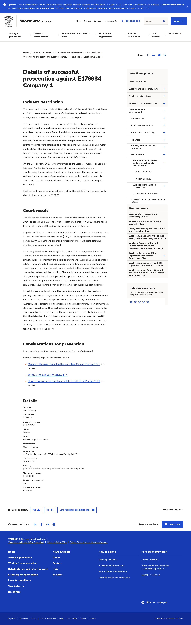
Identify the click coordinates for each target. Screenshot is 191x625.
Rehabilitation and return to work (76, 35)
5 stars (148, 302)
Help (55, 568)
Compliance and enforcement (69, 52)
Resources (174, 33)
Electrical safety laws (140, 96)
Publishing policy (143, 178)
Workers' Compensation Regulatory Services (88, 542)
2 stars (136, 302)
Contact (57, 563)
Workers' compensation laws (144, 103)
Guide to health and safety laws (114, 577)
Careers (83, 618)
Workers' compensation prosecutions (144, 186)
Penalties (135, 139)
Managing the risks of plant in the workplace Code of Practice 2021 (64, 364)
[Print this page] (164, 55)
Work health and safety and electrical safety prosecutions (51, 57)
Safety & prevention (15, 35)
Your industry (156, 35)
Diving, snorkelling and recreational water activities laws (147, 230)
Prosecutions (93, 52)
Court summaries (92, 57)
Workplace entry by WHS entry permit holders (145, 222)
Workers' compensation (41, 35)
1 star (132, 302)
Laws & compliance (134, 35)
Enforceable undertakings (143, 132)
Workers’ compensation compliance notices (148, 200)
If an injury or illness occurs (111, 565)
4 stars (144, 302)
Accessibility (71, 618)
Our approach (137, 118)
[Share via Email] (159, 55)
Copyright (12, 618)
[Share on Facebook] (147, 55)
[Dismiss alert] (187, 6)
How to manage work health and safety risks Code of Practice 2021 (64, 381)
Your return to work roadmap (113, 571)
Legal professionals (150, 574)
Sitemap (92, 618)
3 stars (140, 302)
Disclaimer (23, 618)
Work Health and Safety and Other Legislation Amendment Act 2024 (146, 264)
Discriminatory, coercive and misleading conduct (143, 215)
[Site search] (164, 21)
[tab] (35, 524)
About (56, 557)
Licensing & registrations (106, 35)
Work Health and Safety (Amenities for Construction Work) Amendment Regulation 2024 (147, 273)
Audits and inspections (142, 125)
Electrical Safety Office (57, 542)
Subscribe (175, 524)
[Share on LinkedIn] (153, 55)
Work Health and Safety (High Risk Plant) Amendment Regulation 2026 (147, 237)
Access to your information (146, 193)
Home (26, 52)
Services (58, 574)
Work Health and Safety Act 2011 (46, 374)
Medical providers (150, 559)
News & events (61, 551)
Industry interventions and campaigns (144, 147)
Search (149, 21)
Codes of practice (138, 81)
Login (177, 21)
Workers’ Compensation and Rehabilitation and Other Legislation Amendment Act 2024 (146, 246)
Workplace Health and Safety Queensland (26, 542)
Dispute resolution (138, 208)
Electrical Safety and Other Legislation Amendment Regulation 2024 (143, 256)
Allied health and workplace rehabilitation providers (155, 567)
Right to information (48, 618)
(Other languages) (156, 602)
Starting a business (108, 559)
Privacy (34, 618)
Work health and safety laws (144, 88)
